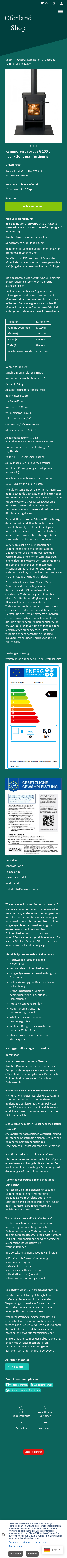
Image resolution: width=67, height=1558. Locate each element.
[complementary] (52, 1550)
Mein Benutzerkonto (21, 1414)
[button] (17, 1366)
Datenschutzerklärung (19, 1542)
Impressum (41, 1542)
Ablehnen (32, 1554)
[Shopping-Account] (61, 3)
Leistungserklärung (17, 653)
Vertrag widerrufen (33, 1451)
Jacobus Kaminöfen (28, 59)
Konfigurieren (15, 1546)
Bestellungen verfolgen (45, 1414)
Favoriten (21, 1428)
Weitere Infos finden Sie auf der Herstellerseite (33, 659)
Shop (8, 59)
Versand (25, 175)
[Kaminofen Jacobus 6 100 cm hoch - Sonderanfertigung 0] (33, 106)
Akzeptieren (15, 1554)
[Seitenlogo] (18, 35)
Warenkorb (45, 1428)
